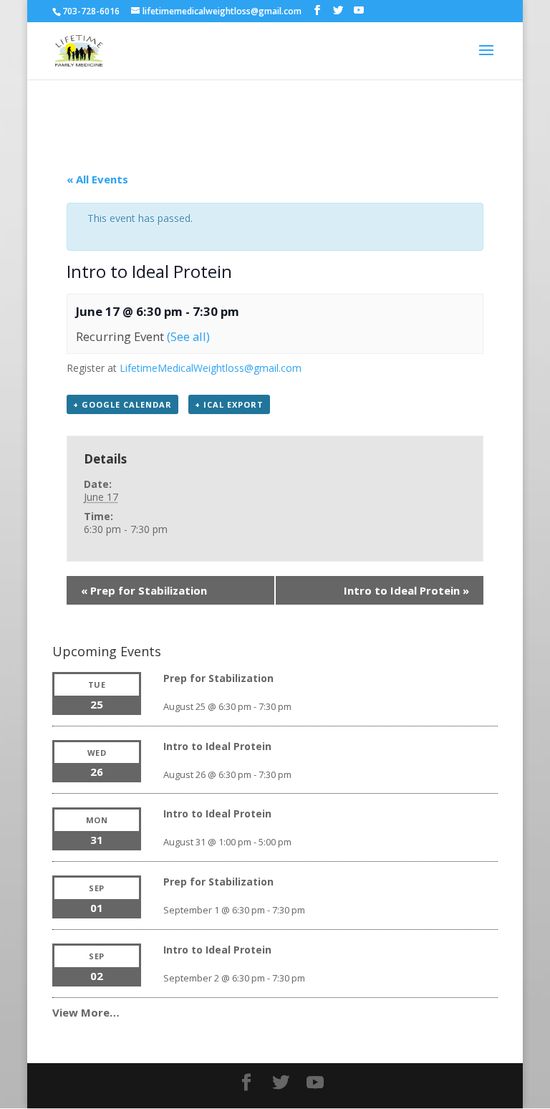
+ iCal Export (229, 404)
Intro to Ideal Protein (406, 590)
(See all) (188, 336)
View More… (86, 1012)
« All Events (97, 179)
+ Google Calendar (122, 404)
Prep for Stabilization (144, 590)
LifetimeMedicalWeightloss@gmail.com (210, 368)
